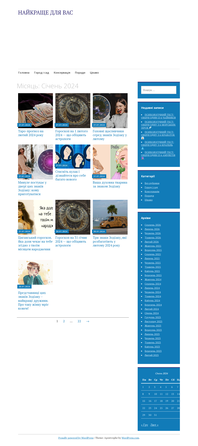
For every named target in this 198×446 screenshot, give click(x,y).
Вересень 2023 (153, 330)
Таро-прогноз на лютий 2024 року (30, 133)
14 (178, 394)
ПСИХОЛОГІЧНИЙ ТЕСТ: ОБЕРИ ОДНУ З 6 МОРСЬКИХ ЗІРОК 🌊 (158, 124)
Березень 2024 (153, 304)
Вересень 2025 (153, 250)
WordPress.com (130, 438)
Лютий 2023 (152, 355)
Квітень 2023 (152, 346)
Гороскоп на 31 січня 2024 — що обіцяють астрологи (71, 241)
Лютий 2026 (152, 241)
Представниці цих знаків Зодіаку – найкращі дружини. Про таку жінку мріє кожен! (33, 300)
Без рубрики (152, 183)
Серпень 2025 (153, 254)
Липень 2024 (152, 288)
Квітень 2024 (152, 300)
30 (149, 415)
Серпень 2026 (153, 225)
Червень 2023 (153, 338)
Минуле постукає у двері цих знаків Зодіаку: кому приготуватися (32, 188)
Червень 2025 (153, 262)
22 (79, 321)
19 (166, 401)
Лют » (154, 425)
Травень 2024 (153, 296)
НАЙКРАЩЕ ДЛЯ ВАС (45, 12)
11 (161, 394)
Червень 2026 (153, 233)
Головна (23, 72)
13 (172, 394)
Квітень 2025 (152, 271)
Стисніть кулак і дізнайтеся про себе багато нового (70, 175)
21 (178, 401)
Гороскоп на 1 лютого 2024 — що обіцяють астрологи (71, 135)
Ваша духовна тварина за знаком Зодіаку (110, 184)
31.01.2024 (24, 125)
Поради (80, 72)
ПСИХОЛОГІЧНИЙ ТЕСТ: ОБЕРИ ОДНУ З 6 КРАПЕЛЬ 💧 (157, 145)
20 (172, 401)
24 (155, 408)
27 (172, 408)
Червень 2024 (153, 292)
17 (155, 401)
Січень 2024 (152, 313)
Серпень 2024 (153, 283)
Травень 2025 (153, 267)
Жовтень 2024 (153, 279)
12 (166, 394)
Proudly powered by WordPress (75, 438)
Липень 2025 (152, 258)
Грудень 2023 (153, 317)
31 (155, 415)
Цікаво (94, 72)
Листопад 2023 (153, 321)
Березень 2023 (153, 351)
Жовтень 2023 (153, 325)
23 (149, 408)
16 (149, 401)
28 (178, 408)
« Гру (144, 425)
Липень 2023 (152, 334)
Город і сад (41, 72)
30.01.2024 (61, 231)
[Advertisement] (99, 49)
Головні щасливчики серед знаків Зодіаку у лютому (110, 135)
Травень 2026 (153, 237)
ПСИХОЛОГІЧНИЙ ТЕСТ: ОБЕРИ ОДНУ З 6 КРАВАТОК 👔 (158, 135)
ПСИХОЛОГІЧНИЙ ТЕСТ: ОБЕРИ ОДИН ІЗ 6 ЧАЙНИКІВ (158, 116)
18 (161, 401)
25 (161, 408)
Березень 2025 (153, 275)
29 (143, 415)
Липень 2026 (152, 229)
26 (166, 408)
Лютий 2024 (152, 309)
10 (155, 394)
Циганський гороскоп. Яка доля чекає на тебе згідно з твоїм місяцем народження (35, 243)
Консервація (62, 72)
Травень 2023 (153, 342)
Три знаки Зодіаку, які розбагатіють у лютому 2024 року (110, 241)
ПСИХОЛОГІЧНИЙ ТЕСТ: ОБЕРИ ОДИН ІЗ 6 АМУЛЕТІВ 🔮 (158, 155)
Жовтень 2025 (153, 246)
